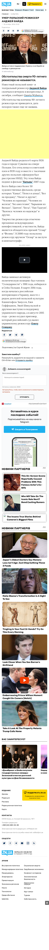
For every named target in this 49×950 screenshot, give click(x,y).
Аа (24, 4)
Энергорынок (7, 877)
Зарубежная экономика (34, 869)
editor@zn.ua (38, 832)
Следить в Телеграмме (26, 429)
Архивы (5, 794)
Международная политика (12, 869)
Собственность (30, 899)
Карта (4, 809)
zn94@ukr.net (32, 829)
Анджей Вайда (38, 88)
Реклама (5, 802)
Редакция (6, 798)
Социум (27, 884)
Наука (4, 888)
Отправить (24, 397)
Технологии (6, 891)
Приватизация (8, 880)
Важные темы (8, 10)
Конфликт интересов (32, 873)
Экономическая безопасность (30, 878)
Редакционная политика (12, 806)
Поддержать (36, 4)
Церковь (5, 899)
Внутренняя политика (11, 866)
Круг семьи (28, 892)
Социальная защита (32, 866)
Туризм (27, 895)
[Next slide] (45, 10)
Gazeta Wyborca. (33, 95)
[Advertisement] (24, 134)
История (27, 888)
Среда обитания (8, 895)
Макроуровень (8, 873)
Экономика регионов (10, 884)
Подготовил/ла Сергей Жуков (15, 347)
